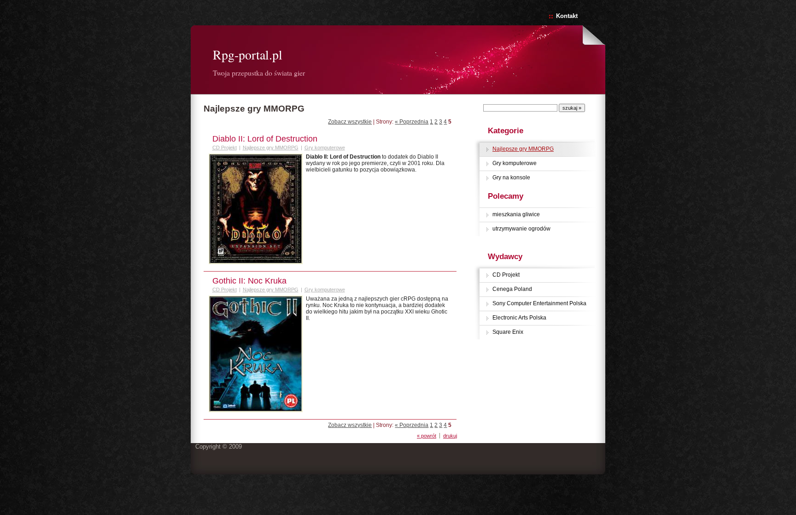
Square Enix (507, 332)
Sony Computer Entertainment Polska (539, 303)
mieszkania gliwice (516, 214)
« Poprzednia (411, 121)
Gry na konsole (511, 177)
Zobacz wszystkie (350, 121)
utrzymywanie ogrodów (521, 228)
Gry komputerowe (514, 163)
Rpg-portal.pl (247, 54)
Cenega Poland (512, 289)
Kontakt (567, 15)
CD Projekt (506, 275)
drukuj (450, 435)
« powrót (426, 435)
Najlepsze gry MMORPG (523, 149)
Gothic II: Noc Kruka (249, 280)
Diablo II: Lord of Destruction (264, 138)
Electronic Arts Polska (519, 317)
